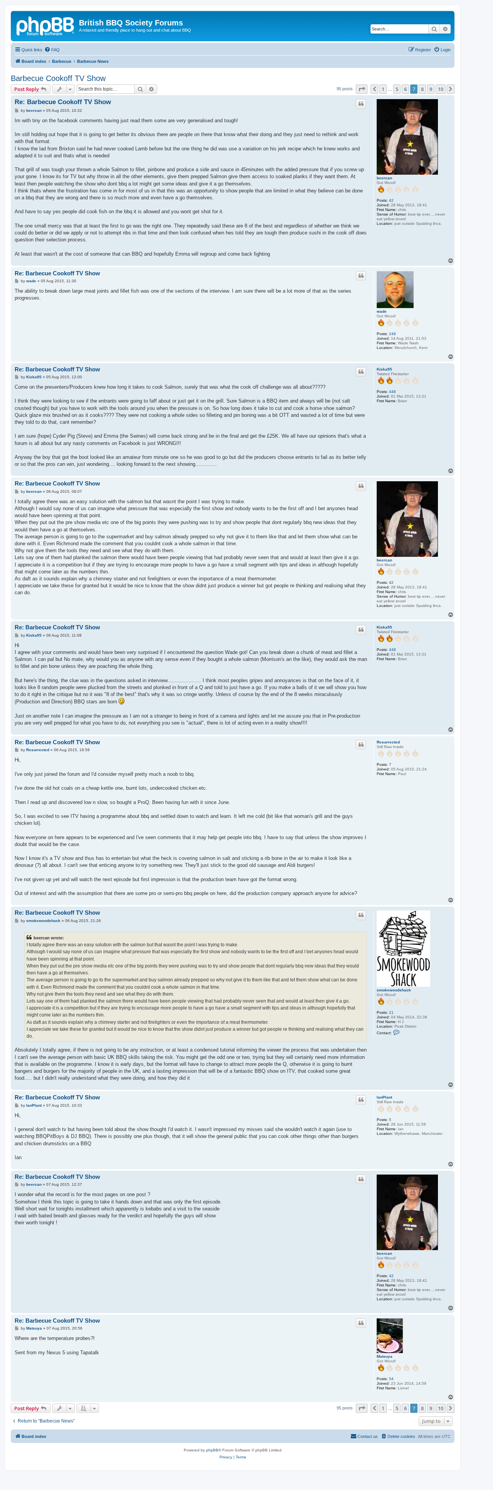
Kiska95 (384, 369)
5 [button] (397, 89)
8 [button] (422, 89)
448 (392, 391)
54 (391, 1379)
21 (391, 1012)
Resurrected (388, 742)
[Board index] (46, 25)
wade (382, 311)
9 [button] (430, 89)
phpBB (212, 1450)
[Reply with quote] (361, 103)
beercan (384, 178)
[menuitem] (52, 49)
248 (392, 334)
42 (391, 200)
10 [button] (440, 89)
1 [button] (383, 89)
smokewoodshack (394, 990)
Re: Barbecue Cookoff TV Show (63, 102)
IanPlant (384, 1097)
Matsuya (384, 1356)
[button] (361, 89)
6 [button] (405, 89)
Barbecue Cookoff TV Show (58, 78)
